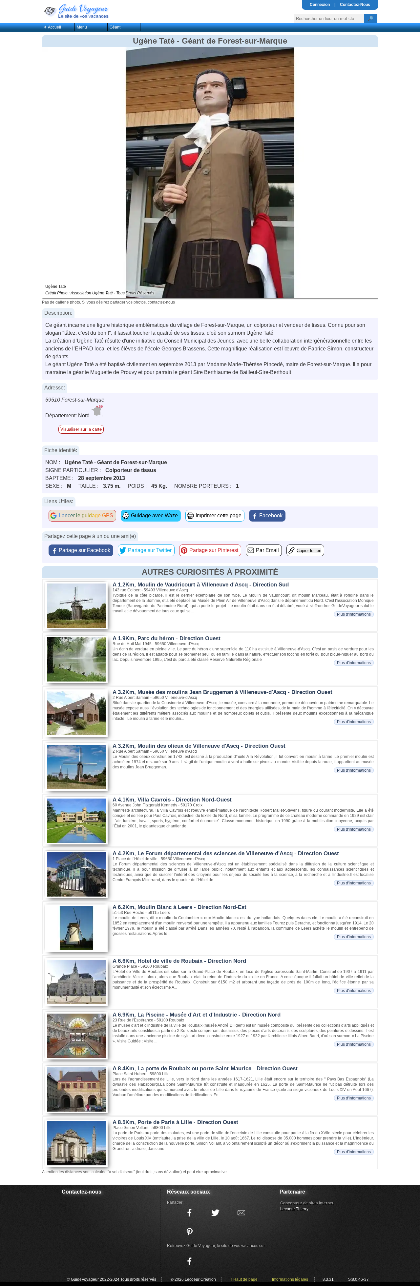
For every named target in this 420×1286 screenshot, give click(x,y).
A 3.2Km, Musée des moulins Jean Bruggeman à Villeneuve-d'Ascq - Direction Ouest (222, 692)
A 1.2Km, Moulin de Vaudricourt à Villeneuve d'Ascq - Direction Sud (201, 585)
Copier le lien (309, 550)
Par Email (267, 550)
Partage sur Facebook (84, 550)
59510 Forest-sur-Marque (74, 400)
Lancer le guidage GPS (86, 515)
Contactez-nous (81, 1192)
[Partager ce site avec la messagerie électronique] (241, 1213)
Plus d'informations (354, 614)
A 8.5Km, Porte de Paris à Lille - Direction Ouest (175, 1122)
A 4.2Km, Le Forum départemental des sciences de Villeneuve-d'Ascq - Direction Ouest (226, 853)
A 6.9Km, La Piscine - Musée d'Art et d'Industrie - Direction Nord (197, 1015)
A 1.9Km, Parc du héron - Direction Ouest (166, 638)
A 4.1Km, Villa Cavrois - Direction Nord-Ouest (172, 800)
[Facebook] (189, 1261)
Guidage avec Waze (154, 515)
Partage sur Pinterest (213, 550)
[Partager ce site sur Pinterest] (189, 1232)
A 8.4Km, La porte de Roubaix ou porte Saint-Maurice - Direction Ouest (205, 1068)
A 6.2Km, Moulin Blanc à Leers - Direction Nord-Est (179, 907)
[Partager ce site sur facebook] (189, 1213)
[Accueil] (76, 10)
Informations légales (290, 1279)
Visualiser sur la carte (81, 429)
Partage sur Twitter (150, 550)
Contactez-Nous (355, 4)
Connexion (320, 4)
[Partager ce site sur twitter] (215, 1213)
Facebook (271, 515)
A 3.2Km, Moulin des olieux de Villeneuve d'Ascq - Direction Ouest (199, 746)
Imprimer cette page (219, 515)
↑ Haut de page (244, 1279)
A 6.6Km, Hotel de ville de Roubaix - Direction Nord (179, 961)
